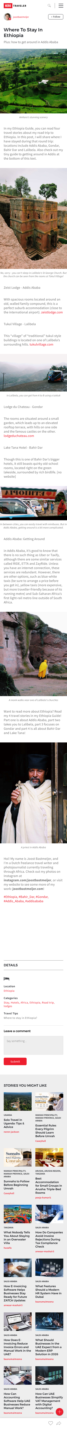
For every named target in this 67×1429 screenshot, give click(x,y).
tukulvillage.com (41, 344)
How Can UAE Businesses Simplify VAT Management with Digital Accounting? (49, 1401)
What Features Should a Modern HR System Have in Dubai (48, 1291)
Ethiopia (9, 991)
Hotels (15, 1002)
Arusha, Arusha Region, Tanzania (48, 1172)
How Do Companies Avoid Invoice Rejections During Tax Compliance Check (49, 1239)
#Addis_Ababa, (14, 901)
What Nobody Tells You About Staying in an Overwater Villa (17, 1238)
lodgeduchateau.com (19, 436)
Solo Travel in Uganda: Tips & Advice (14, 1123)
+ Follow (55, 16)
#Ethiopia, (11, 897)
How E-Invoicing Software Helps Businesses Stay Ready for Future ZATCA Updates (15, 1293)
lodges (8, 1006)
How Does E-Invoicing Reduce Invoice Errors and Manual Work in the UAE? (17, 1347)
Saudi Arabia (42, 1227)
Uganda (8, 1115)
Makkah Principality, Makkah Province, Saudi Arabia (48, 1118)
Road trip (48, 1002)
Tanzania (8, 1227)
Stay (6, 1002)
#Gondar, (42, 897)
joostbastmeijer (21, 17)
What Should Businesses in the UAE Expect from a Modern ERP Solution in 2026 (48, 1347)
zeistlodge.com (52, 312)
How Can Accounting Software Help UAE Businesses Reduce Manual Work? (17, 1401)
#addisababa (34, 901)
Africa (24, 1002)
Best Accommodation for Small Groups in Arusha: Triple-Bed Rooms (48, 1185)
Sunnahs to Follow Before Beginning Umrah (16, 1185)
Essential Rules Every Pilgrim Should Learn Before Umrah (45, 1131)
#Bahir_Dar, (27, 897)
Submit (15, 1061)
